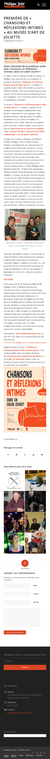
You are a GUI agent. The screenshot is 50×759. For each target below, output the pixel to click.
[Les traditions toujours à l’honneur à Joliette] (35, 480)
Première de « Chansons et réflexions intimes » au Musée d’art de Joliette (24, 28)
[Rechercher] (37, 5)
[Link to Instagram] (44, 753)
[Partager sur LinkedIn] (33, 454)
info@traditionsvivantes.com (19, 713)
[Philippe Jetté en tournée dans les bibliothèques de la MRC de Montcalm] (35, 501)
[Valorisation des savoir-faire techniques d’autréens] (35, 522)
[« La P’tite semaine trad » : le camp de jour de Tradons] (14, 543)
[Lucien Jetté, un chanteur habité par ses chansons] (14, 501)
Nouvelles (19, 41)
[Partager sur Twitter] (16, 454)
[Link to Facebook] (33, 753)
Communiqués (9, 41)
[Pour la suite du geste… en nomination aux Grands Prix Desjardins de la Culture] (14, 480)
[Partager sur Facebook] (8, 454)
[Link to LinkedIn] (37, 753)
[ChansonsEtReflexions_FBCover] (25, 56)
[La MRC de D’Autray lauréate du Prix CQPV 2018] (35, 543)
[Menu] (43, 5)
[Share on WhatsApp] (25, 454)
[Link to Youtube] (41, 753)
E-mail (36, 594)
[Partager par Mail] (42, 454)
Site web (36, 602)
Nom (35, 585)
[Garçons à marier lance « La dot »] (14, 522)
